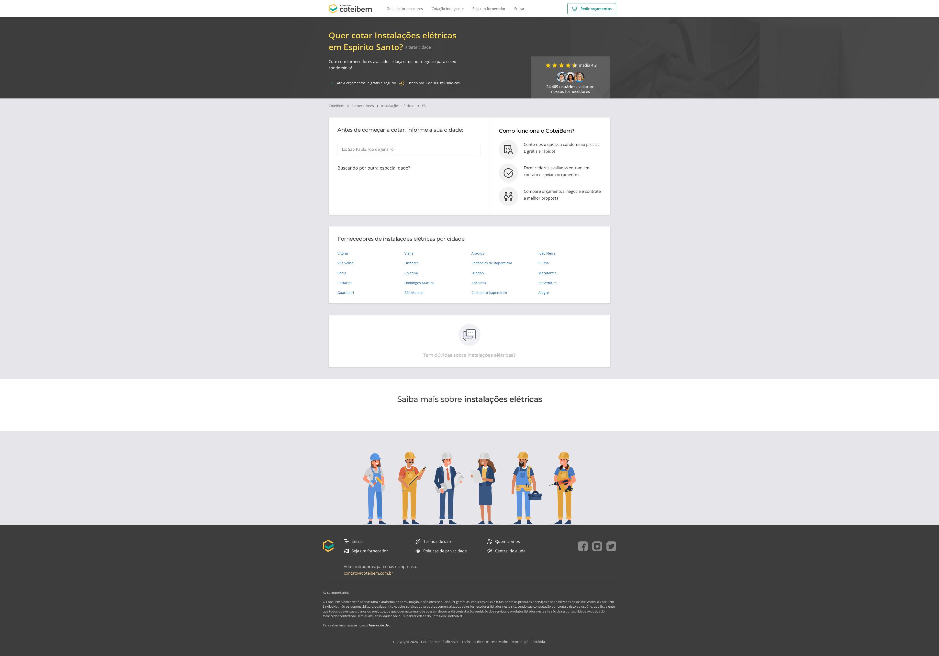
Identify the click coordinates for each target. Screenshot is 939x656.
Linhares (411, 263)
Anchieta (478, 282)
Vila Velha (345, 263)
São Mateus (414, 292)
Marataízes (547, 273)
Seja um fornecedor (370, 551)
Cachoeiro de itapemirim (491, 263)
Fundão (477, 273)
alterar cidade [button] (418, 47)
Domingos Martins (419, 282)
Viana (409, 253)
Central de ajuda (510, 551)
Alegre (543, 292)
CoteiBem (336, 105)
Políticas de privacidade (445, 551)
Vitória (342, 253)
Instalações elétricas (397, 105)
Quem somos (507, 541)
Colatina (411, 273)
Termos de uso (437, 541)
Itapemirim (547, 282)
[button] (591, 8)
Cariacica (344, 282)
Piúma (543, 263)
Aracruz (477, 253)
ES (424, 105)
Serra (341, 273)
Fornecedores (363, 105)
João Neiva (547, 253)
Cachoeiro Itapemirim (489, 292)
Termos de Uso (379, 625)
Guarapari (345, 292)
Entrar (357, 541)
